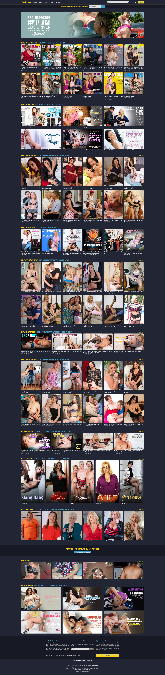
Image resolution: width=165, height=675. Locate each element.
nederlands (80, 660)
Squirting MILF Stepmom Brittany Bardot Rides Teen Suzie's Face (51, 252)
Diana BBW (23, 540)
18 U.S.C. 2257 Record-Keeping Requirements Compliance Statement (82, 665)
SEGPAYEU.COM (79, 668)
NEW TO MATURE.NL (29, 43)
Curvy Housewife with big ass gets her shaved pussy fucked (50, 187)
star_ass (54, 580)
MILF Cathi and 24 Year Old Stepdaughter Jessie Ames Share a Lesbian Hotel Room (51, 68)
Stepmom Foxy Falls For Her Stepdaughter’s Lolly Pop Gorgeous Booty (78, 127)
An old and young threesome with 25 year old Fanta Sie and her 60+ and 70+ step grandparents (133, 253)
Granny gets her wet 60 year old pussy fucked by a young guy (112, 292)
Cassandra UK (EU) (87, 540)
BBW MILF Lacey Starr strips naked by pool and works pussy (133, 325)
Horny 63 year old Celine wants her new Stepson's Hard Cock (92, 325)
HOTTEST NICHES (28, 459)
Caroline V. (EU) (66, 540)
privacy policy (95, 667)
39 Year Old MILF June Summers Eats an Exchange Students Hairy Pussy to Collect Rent (113, 96)
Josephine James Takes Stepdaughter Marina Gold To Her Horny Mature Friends (81, 149)
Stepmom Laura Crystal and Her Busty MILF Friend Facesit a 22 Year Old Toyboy (133, 68)
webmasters (73, 655)
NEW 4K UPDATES (28, 332)
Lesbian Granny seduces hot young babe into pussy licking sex (51, 425)
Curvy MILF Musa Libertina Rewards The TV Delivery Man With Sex (119, 127)
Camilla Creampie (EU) (109, 540)
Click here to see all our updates (82, 552)
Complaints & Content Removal (82, 669)
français (90, 660)
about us (48, 655)
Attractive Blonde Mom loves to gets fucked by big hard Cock (112, 325)
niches (40, 2)
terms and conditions (85, 667)
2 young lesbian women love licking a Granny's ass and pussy (50, 325)
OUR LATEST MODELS (29, 509)
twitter (78, 655)
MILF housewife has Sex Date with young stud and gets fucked (51, 292)
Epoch (72, 668)
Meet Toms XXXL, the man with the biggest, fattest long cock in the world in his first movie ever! (72, 253)
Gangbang (23, 503)
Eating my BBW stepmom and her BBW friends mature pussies (71, 292)
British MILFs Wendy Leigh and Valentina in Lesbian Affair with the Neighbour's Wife (31, 95)
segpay (68, 655)
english (75, 660)
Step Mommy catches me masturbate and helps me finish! (127, 351)
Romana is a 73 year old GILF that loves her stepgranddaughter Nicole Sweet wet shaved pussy (30, 253)
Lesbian (72, 503)
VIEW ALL (141, 43)
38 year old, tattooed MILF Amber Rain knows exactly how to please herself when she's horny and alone (128, 451)
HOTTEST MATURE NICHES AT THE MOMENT (53, 459)
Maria (125, 540)
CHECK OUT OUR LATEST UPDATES (51, 43)
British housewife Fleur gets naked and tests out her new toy (50, 391)
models (45, 2)
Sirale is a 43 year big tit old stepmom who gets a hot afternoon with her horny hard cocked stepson (35, 451)
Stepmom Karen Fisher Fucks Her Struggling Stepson (90, 95)
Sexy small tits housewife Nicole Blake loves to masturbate (71, 221)
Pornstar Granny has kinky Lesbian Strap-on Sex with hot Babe (92, 187)
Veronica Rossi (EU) (46, 540)
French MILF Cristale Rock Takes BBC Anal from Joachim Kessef (134, 95)
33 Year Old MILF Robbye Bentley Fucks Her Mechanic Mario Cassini (51, 95)
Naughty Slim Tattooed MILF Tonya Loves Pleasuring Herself (35, 149)
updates (35, 2)
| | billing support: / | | (63, 655)
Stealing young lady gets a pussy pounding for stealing (70, 95)
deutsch (85, 660)
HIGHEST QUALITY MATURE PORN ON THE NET (54, 332)
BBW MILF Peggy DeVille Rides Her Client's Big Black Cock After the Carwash (72, 68)
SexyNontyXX (117, 580)
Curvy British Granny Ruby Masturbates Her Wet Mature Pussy (71, 187)
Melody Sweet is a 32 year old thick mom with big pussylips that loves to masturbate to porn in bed (97, 352)
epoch (64, 655)
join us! (141, 2)
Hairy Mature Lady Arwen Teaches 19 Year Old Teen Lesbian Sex (134, 187)
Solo (47, 503)
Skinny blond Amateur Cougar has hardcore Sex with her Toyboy (29, 325)
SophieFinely (24, 580)
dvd (52, 2)
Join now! (107, 655)
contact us (53, 655)
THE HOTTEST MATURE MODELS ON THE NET (56, 509)
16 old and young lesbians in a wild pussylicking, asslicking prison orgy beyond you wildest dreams (91, 253)
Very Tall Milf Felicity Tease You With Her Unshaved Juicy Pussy (35, 127)
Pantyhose (122, 503)
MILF (97, 503)
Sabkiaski (85, 580)
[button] (142, 482)
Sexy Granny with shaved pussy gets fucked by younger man (50, 221)
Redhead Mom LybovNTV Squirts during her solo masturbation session (113, 68)
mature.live (58, 2)
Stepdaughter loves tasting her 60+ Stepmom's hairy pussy (70, 325)
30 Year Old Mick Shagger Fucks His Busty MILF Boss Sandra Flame (92, 68)
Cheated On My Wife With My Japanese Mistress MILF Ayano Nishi (119, 149)
